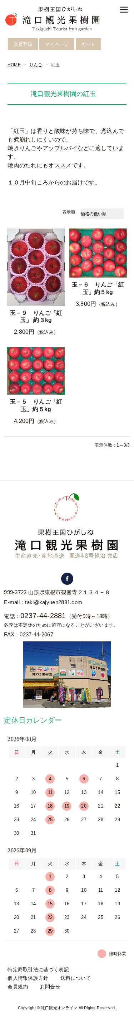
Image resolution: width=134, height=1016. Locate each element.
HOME (14, 64)
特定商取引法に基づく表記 (38, 969)
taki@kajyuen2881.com (53, 602)
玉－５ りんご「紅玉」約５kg (36, 405)
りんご (36, 64)
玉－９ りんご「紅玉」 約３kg (36, 316)
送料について (75, 978)
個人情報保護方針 (28, 978)
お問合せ (50, 986)
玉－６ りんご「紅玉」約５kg (98, 288)
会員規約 (18, 986)
